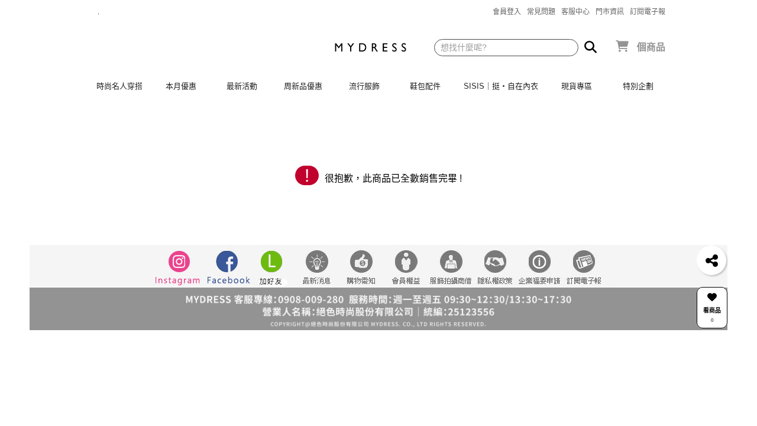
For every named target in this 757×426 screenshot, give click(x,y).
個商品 (651, 47)
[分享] (711, 260)
